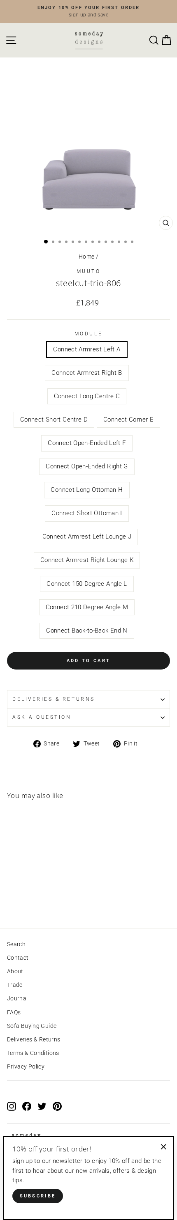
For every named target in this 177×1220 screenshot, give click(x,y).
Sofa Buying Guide (31, 1026)
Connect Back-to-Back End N (87, 630)
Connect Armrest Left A (86, 349)
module (88, 334)
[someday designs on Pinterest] (57, 1105)
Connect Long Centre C (87, 396)
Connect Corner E (128, 419)
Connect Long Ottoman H (87, 489)
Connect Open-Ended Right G (87, 466)
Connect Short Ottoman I (86, 513)
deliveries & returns (53, 699)
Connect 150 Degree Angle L (87, 583)
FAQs (14, 1012)
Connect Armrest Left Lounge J (87, 536)
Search (16, 944)
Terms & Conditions (33, 1053)
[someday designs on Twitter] (42, 1105)
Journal (17, 998)
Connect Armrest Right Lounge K (86, 560)
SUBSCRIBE (38, 1196)
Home (86, 256)
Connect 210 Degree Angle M (87, 607)
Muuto (89, 271)
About (15, 971)
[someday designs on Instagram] (11, 1105)
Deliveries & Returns (33, 1039)
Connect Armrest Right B (86, 372)
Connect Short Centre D (54, 419)
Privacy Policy (25, 1066)
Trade (15, 985)
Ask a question (41, 717)
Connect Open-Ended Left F (87, 443)
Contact (18, 957)
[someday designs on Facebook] (26, 1105)
